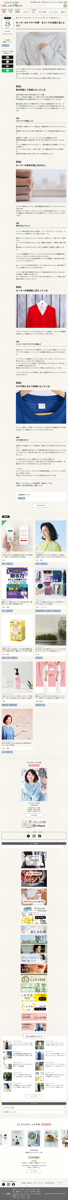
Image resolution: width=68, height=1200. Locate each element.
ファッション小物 (40, 610)
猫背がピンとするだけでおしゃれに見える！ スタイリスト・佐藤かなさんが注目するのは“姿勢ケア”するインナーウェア (50, 698)
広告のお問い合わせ (50, 1183)
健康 (4, 12)
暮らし (63, 12)
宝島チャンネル (16, 1189)
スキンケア (5, 705)
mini (13, 1191)
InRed (22, 1189)
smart (32, 1193)
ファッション (53, 12)
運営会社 (29, 1183)
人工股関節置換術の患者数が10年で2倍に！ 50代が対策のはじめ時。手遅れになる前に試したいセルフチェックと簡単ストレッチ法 (23, 1056)
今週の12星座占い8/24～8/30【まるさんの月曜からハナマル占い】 (55, 1075)
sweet (37, 1189)
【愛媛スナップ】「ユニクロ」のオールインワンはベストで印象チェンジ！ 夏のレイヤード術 (55, 1087)
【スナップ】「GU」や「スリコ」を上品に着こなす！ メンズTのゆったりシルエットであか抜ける (55, 1066)
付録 (10, 12)
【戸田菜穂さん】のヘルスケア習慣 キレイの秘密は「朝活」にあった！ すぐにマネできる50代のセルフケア (50, 557)
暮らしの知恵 (5, 45)
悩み (44, 705)
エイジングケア (13, 705)
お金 (3, 563)
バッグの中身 (57, 610)
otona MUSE (15, 1193)
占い (33, 12)
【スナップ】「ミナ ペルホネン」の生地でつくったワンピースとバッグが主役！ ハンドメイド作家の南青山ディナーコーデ (23, 1045)
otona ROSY (32, 1191)
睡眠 (3, 610)
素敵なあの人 (19, 1191)
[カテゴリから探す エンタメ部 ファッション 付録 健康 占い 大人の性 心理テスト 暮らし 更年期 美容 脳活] (34, 1107)
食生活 (37, 563)
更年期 (17, 12)
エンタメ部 (42, 12)
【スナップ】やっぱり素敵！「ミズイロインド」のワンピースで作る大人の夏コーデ (55, 1055)
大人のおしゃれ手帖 (30, 1189)
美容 (4, 701)
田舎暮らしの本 (16, 1195)
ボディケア (38, 705)
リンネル (26, 1191)
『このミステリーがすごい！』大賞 (20, 1197)
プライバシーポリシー (38, 1183)
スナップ (26, 12)
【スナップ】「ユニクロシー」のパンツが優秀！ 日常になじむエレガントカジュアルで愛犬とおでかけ (54, 1045)
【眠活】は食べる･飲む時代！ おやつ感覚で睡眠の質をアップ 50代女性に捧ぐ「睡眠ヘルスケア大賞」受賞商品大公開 (17, 651)
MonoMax (26, 1193)
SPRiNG (39, 1191)
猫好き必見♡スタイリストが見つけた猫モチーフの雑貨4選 (23, 1065)
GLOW (21, 1193)
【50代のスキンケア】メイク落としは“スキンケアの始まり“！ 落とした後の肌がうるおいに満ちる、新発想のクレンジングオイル (17, 698)
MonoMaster (38, 1193)
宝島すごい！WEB (25, 1195)
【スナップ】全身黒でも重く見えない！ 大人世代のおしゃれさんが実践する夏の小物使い (22, 1076)
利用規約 (24, 1183)
